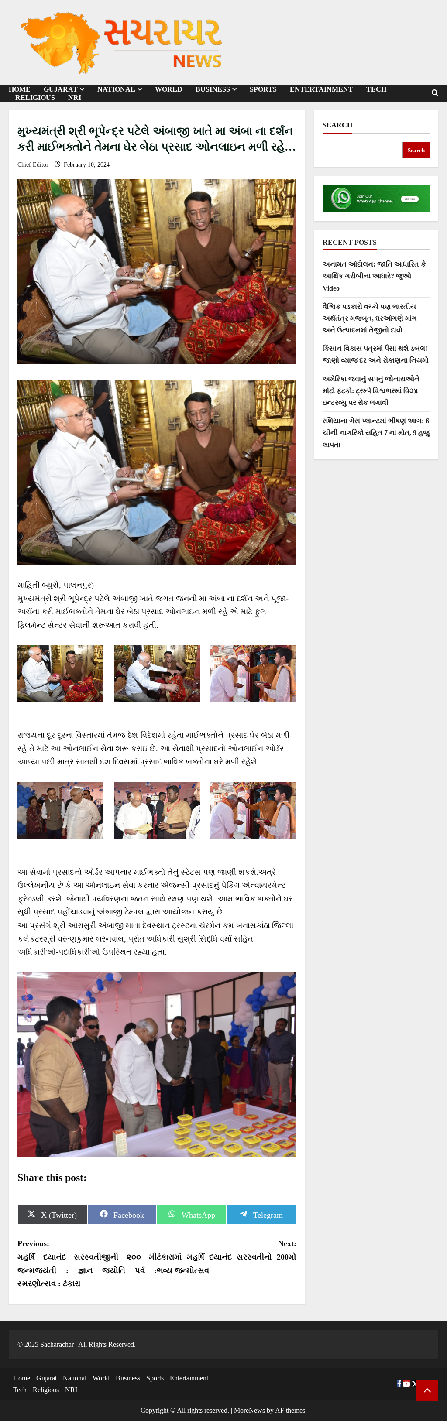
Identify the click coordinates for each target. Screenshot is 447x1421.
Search (337, 125)
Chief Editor (33, 164)
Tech (376, 89)
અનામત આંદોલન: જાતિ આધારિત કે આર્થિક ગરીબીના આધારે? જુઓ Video (374, 275)
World (168, 89)
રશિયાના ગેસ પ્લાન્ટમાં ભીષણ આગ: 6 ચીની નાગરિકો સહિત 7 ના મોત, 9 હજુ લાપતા (376, 432)
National (116, 89)
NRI (74, 97)
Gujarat (46, 1378)
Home (21, 1378)
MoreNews (249, 1410)
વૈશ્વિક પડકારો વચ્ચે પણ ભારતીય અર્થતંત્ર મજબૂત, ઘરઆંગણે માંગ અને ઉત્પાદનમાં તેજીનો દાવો (370, 318)
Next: (226, 1256)
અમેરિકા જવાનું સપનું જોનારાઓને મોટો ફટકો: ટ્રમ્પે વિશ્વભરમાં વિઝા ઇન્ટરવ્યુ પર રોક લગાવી (371, 390)
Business (213, 89)
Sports (263, 89)
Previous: (87, 1263)
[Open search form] (435, 93)
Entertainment (321, 89)
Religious (35, 97)
